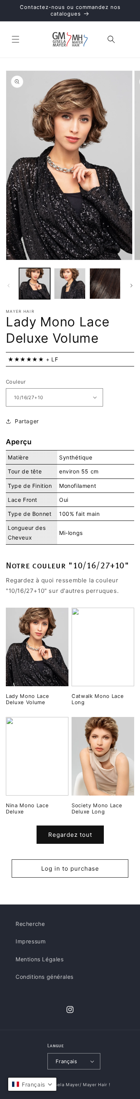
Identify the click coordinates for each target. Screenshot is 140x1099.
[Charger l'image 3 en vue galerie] (105, 283)
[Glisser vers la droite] (131, 285)
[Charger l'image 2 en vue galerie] (69, 283)
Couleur (16, 382)
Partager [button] (27, 421)
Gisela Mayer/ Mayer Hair (78, 1084)
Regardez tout (70, 834)
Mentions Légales (40, 959)
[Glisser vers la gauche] (8, 285)
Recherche (30, 923)
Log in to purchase (70, 868)
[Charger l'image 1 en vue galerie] (34, 283)
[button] (15, 39)
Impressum (31, 941)
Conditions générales (45, 976)
